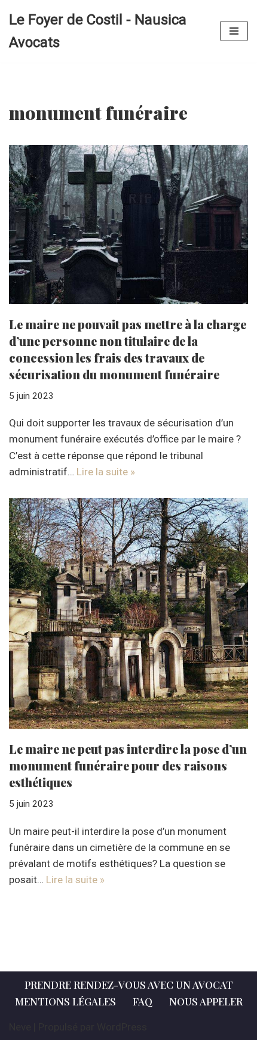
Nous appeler (206, 1001)
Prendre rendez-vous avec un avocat (129, 984)
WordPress (122, 1027)
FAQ (142, 1001)
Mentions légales (65, 1001)
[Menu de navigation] (234, 31)
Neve (20, 1027)
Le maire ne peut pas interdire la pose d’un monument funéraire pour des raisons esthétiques (128, 765)
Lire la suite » (106, 472)
